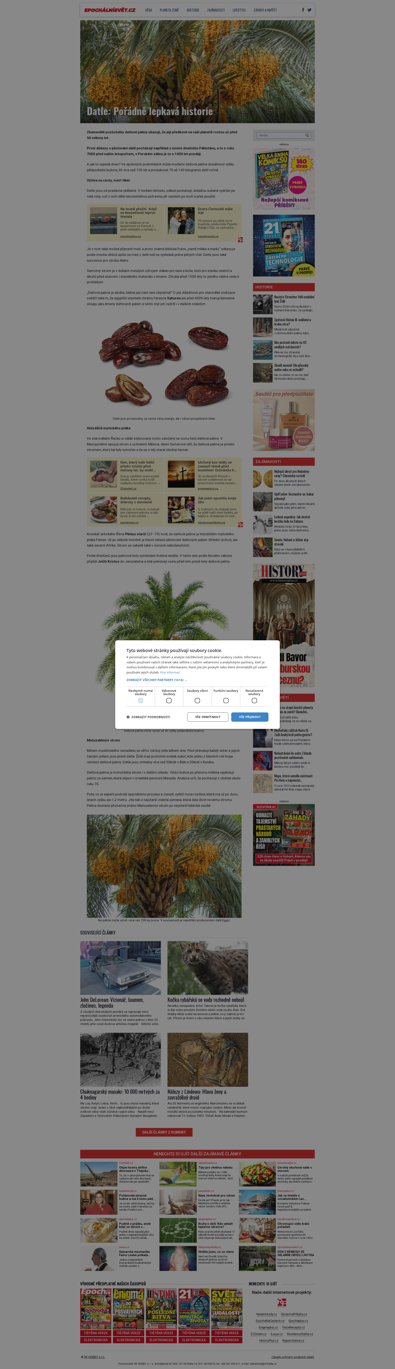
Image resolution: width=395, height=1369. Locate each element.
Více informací (170, 672)
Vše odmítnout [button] (207, 717)
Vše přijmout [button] (250, 717)
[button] (197, 680)
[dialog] (197, 684)
